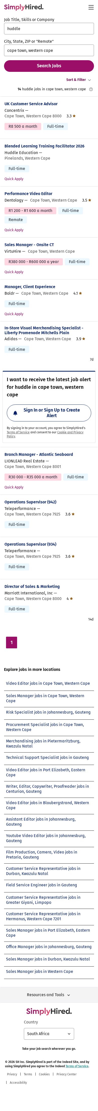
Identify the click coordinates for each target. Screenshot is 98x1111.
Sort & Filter (76, 80)
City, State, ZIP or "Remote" (29, 41)
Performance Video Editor (28, 193)
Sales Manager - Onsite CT (29, 244)
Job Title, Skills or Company (29, 19)
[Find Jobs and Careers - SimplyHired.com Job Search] (23, 7)
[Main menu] (91, 7)
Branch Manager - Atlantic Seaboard (39, 454)
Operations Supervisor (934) (30, 544)
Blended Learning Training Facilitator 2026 (44, 146)
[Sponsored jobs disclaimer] (91, 89)
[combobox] (49, 28)
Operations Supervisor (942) (30, 502)
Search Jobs (49, 66)
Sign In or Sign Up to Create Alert (52, 412)
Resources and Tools (45, 994)
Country (31, 1022)
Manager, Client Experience (30, 286)
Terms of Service (18, 432)
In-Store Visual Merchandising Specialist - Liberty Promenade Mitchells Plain (44, 330)
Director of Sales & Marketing (32, 586)
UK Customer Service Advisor (31, 103)
